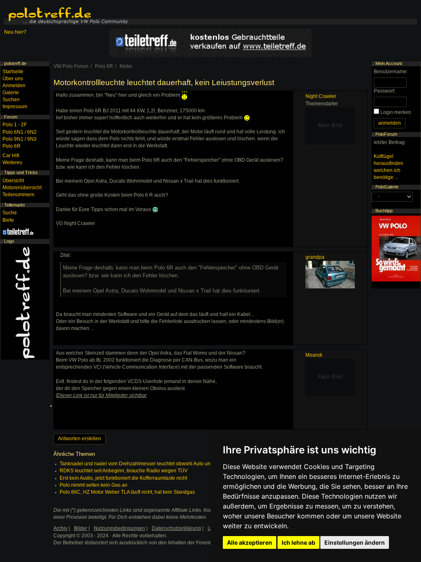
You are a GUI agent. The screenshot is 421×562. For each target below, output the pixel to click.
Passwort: (385, 91)
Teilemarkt (14, 204)
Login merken (395, 112)
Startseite (12, 71)
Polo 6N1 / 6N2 (19, 132)
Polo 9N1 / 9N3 (19, 139)
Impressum (14, 106)
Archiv (60, 528)
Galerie (10, 92)
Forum (10, 116)
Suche (9, 213)
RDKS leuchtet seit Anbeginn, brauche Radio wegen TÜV (123, 471)
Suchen (11, 99)
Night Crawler (320, 96)
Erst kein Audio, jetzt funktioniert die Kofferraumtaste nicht (123, 478)
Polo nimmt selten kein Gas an (93, 485)
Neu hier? (15, 32)
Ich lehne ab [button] (298, 542)
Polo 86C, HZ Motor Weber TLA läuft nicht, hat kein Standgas (127, 492)
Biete (8, 220)
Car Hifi (10, 155)
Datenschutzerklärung (176, 528)
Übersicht (13, 180)
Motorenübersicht (22, 187)
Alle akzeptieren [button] (249, 542)
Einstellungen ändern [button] (354, 542)
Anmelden (13, 85)
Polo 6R (11, 146)
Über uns (12, 78)
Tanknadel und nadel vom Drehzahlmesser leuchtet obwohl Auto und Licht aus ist (150, 464)
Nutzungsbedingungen (119, 528)
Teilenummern (18, 194)
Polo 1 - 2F (14, 125)
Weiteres (12, 162)
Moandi (313, 355)
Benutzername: (391, 71)
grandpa (314, 257)
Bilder (80, 528)
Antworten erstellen (79, 438)
